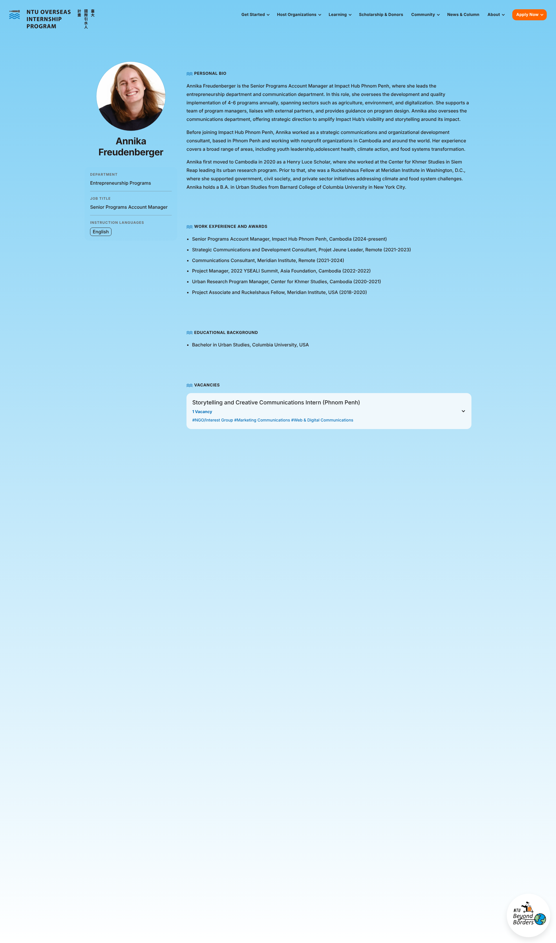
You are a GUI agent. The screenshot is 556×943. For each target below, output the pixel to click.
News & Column (463, 14)
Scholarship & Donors (381, 14)
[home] (52, 19)
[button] (255, 14)
